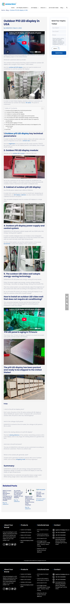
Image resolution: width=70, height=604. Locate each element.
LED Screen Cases (40, 499)
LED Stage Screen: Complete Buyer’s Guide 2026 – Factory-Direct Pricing (43, 543)
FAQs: (11, 127)
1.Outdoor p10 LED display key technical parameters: (18, 110)
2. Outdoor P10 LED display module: (14, 112)
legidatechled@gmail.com (62, 530)
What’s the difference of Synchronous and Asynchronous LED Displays (29, 501)
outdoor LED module (19, 153)
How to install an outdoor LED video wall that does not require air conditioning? (22, 120)
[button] (67, 7)
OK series (28, 103)
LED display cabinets (20, 195)
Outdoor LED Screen (26, 538)
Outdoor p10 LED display (17, 133)
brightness (11, 143)
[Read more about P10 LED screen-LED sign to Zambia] (40, 489)
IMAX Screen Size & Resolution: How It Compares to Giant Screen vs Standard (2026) (7, 495)
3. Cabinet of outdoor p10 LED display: (15, 114)
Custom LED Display (26, 530)
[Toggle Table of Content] (41, 108)
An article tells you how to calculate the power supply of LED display (18, 494)
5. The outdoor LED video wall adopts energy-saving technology (22, 117)
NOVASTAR (7, 244)
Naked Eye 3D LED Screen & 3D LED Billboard (42, 550)
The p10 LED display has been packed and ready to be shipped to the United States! (23, 125)
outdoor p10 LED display (16, 67)
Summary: (8, 129)
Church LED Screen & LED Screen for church (43, 535)
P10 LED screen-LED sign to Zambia (40, 494)
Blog (4, 502)
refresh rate (26, 141)
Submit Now (58, 53)
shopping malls (20, 459)
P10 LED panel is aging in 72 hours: (14, 122)
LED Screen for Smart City (43, 530)
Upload (55, 48)
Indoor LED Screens (26, 535)
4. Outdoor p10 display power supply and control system (20, 116)
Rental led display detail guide (27, 541)
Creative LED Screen (26, 532)
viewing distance (14, 435)
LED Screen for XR (42, 538)
